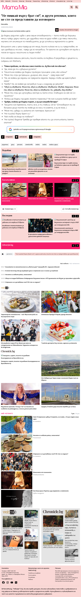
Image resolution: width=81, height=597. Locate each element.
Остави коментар (72, 209)
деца (12, 144)
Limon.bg (69, 1)
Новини (30, 579)
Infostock (52, 1)
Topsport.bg (36, 1)
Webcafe (7, 1)
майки (44, 144)
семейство (29, 144)
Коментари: (10, 209)
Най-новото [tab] (64, 263)
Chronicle (15, 1)
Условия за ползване (34, 573)
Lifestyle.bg (44, 1)
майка (38, 144)
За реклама (31, 577)
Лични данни (32, 575)
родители (5, 144)
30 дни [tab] (77, 413)
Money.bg (28, 1)
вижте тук (71, 579)
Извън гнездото (38, 493)
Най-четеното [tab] (74, 263)
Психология (37, 438)
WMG (2, 1)
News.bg (21, 1)
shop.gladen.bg (60, 1)
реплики (19, 144)
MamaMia (4, 24)
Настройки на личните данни (64, 581)
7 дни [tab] (72, 413)
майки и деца (53, 144)
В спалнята (37, 421)
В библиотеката (38, 475)
